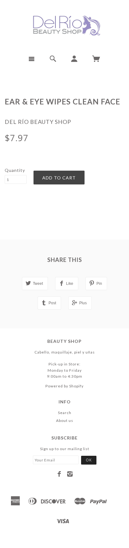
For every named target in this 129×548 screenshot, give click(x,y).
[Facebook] (59, 474)
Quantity (15, 170)
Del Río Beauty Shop (38, 121)
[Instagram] (70, 474)
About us (64, 420)
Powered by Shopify (64, 386)
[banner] (64, 25)
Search (64, 412)
